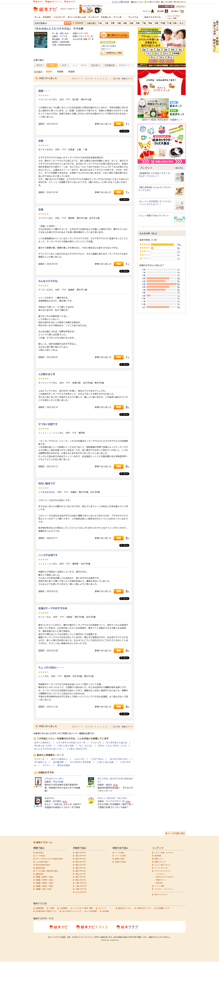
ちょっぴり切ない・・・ (51, 667)
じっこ (41, 676)
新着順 (60, 72)
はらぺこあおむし (42, 743)
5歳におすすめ (80, 868)
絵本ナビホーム (44, 842)
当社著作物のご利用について (46, 911)
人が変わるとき (46, 374)
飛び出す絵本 (63, 765)
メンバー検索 (159, 886)
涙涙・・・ (44, 91)
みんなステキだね (48, 281)
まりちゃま (43, 149)
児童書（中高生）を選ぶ (44, 886)
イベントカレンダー (162, 868)
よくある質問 (92, 911)
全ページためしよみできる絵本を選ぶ (49, 859)
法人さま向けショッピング (71, 911)
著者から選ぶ (120, 859)
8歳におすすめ (80, 877)
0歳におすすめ (80, 852)
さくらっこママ (45, 383)
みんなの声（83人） (148, 233)
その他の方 (109, 65)
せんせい (95, 65)
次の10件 (116, 78)
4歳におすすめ (80, 865)
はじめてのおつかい (119, 759)
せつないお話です (48, 424)
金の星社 (57, 801)
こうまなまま (44, 492)
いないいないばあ (65, 746)
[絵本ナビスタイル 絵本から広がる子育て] (53, 1)
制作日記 (159, 883)
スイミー (47, 765)
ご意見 (51, 908)
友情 (40, 141)
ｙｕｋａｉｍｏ (45, 564)
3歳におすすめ (80, 862)
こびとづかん (97, 759)
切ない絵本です (46, 483)
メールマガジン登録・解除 (83, 908)
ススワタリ (43, 218)
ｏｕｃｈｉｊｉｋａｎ (48, 433)
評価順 (71, 72)
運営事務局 (40, 908)
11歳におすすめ (81, 886)
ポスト (125, 131)
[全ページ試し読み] (216, 34)
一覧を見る (178, 168)
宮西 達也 (64, 33)
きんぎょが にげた (43, 746)
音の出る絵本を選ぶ (43, 865)
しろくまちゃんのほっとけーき (70, 743)
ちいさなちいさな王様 (80, 762)
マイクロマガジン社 (115, 801)
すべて (39, 65)
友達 (40, 209)
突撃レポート (161, 880)
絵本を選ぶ (40, 852)
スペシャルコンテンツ (163, 871)
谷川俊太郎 (58, 762)
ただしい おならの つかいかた (112, 798)
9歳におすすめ (80, 880)
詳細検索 (79, 23)
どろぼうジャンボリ (54, 778)
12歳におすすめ (81, 889)
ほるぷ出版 (58, 782)
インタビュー (161, 874)
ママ (52, 65)
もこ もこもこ (86, 746)
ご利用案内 (64, 908)
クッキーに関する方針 (120, 2)
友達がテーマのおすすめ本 (52, 608)
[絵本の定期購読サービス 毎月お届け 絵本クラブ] (69, 1)
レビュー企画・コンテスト (164, 852)
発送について (106, 49)
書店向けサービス (124, 908)
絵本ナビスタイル (161, 894)
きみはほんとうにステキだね (52, 28)
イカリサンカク (45, 99)
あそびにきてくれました (165, 877)
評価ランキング (160, 862)
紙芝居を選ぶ (40, 868)
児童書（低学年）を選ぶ (44, 877)
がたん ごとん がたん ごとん (112, 746)
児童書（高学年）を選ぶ (44, 883)
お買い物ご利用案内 (108, 46)
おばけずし (50, 798)
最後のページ (127, 78)
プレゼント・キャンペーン (164, 889)
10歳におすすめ (81, 883)
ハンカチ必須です (48, 555)
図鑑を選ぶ (40, 874)
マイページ (102, 908)
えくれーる (43, 290)
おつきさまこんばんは (116, 743)
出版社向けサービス (144, 908)
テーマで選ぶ (120, 852)
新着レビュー (159, 859)
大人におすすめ (81, 892)
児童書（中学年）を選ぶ (44, 880)
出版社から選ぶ (120, 862)
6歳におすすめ (80, 871)
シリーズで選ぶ (120, 855)
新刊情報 (158, 855)
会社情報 (105, 911)
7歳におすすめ (80, 874)
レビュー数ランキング (163, 865)
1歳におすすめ (80, 855)
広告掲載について (163, 908)
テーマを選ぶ (40, 855)
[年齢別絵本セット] (216, 51)
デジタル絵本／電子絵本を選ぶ (47, 871)
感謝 (118, 124)
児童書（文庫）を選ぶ (44, 889)
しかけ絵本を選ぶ (42, 862)
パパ (64, 65)
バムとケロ (79, 759)
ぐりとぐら (96, 743)
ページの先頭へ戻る (176, 833)
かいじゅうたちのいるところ (47, 749)
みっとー (42, 617)
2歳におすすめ (80, 859)
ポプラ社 (63, 36)
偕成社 (109, 785)
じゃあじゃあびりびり (77, 749)
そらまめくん (40, 762)
